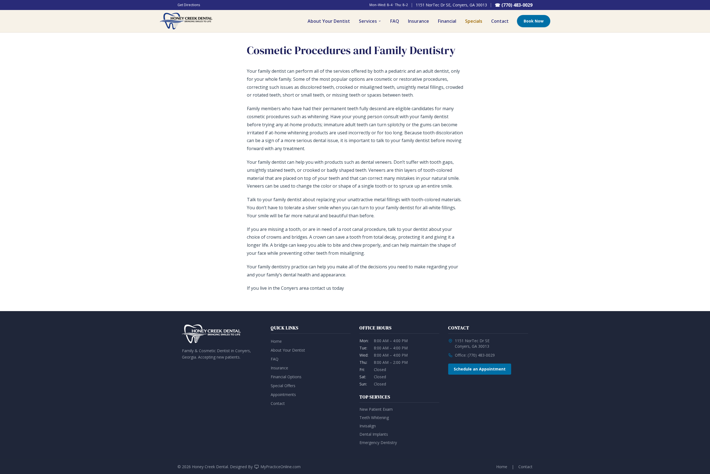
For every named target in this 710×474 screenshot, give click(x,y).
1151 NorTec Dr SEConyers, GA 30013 (472, 343)
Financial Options (286, 376)
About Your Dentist (329, 21)
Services (368, 21)
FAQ (394, 21)
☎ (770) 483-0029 (513, 5)
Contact (500, 21)
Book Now (534, 21)
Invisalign (367, 425)
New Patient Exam (376, 409)
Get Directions (189, 5)
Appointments (283, 394)
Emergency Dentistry (378, 442)
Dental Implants (373, 434)
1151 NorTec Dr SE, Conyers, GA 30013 (451, 4)
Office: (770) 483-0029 (475, 355)
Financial (447, 21)
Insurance (418, 21)
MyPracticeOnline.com (280, 466)
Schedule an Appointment (480, 369)
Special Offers (283, 385)
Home (276, 341)
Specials (473, 21)
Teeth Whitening (374, 417)
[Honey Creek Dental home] (186, 21)
